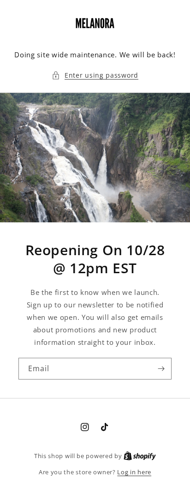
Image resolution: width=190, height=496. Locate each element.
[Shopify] (140, 456)
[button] (95, 75)
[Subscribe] (161, 369)
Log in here (134, 472)
